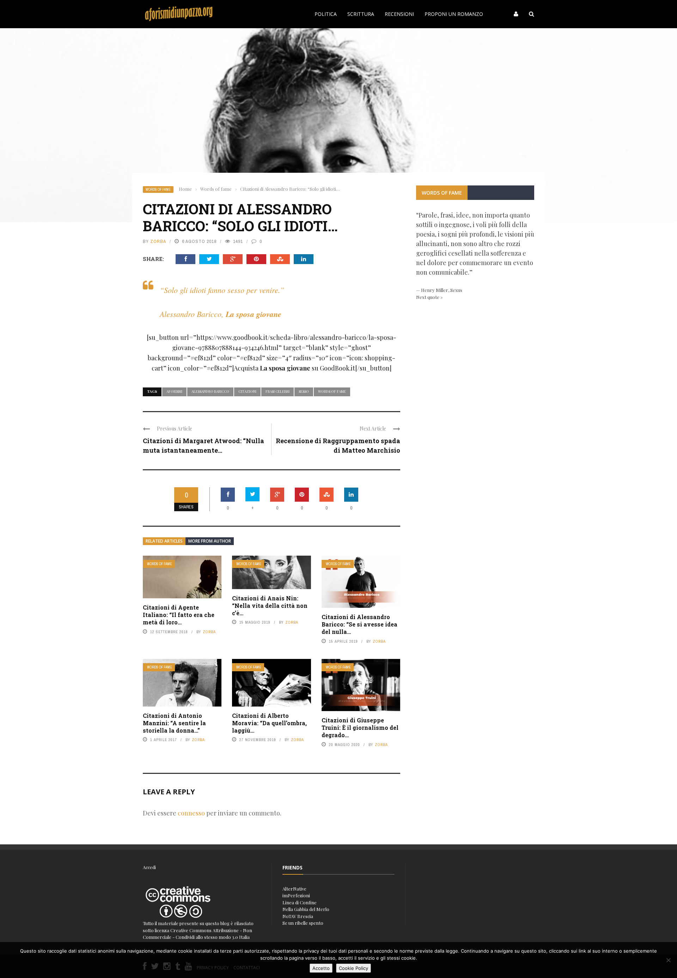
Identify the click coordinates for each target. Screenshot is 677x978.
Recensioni (399, 14)
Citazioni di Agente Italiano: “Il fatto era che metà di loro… (178, 615)
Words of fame (158, 189)
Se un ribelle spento (302, 923)
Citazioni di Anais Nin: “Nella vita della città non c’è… (269, 605)
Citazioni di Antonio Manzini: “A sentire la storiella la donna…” (174, 723)
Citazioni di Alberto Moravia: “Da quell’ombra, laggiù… (269, 723)
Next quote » (429, 297)
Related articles (164, 541)
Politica (326, 14)
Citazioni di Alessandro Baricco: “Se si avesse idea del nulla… (359, 624)
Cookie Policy (353, 968)
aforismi (174, 391)
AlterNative (294, 889)
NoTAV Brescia (297, 916)
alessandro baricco (210, 391)
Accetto (321, 968)
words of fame (332, 391)
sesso (304, 391)
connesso (191, 813)
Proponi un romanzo (454, 14)
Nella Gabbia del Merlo (305, 909)
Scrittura (360, 14)
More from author (209, 541)
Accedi (149, 867)
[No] (668, 960)
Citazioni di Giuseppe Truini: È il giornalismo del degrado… (360, 727)
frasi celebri (277, 391)
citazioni (247, 391)
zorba (158, 241)
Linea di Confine (299, 902)
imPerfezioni (296, 895)
